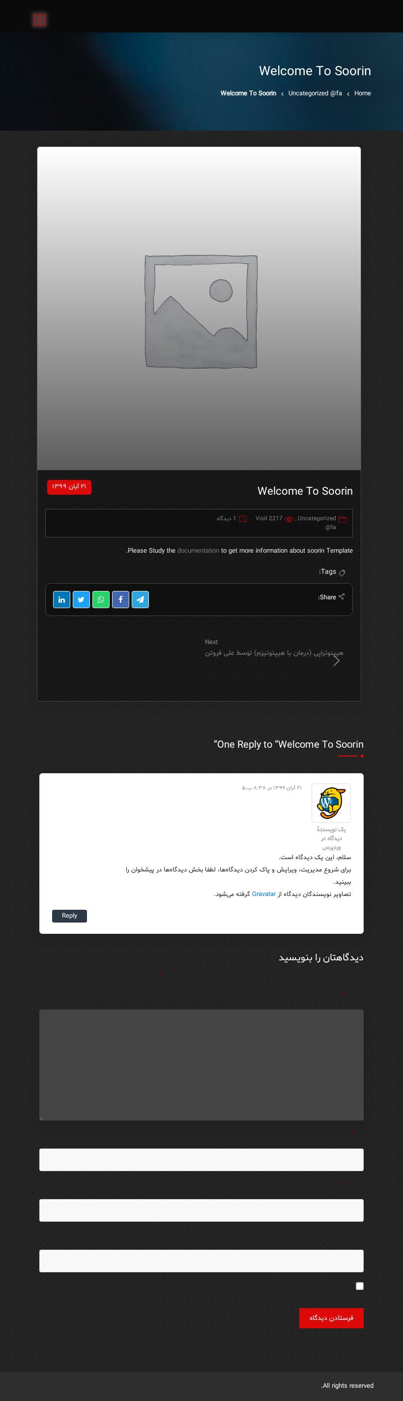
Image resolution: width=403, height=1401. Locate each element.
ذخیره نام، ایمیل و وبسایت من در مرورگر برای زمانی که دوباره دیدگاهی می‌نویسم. (241, 1286)
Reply (69, 916)
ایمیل (354, 1184)
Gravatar (264, 894)
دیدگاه (353, 995)
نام (357, 1134)
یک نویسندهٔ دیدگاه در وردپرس (331, 838)
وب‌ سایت (350, 1235)
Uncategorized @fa (315, 93)
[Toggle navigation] (40, 20)
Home (362, 93)
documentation (199, 551)
